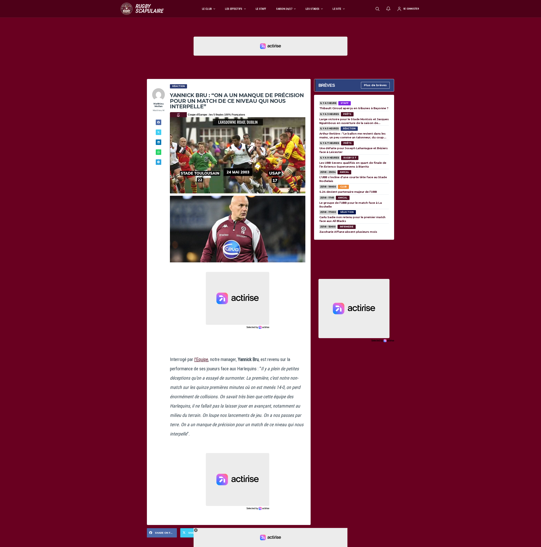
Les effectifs (233, 8)
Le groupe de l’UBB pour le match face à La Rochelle (350, 204)
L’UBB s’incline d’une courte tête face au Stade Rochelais (353, 179)
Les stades (312, 8)
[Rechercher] (377, 8)
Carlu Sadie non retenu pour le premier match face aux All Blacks (352, 219)
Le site (337, 8)
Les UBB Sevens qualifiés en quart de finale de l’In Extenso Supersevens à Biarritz (352, 164)
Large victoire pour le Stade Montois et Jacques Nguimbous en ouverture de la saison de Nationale (354, 121)
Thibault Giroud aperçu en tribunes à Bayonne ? (353, 108)
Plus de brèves (375, 85)
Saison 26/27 (284, 8)
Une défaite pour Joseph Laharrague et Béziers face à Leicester (353, 150)
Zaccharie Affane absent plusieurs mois (348, 231)
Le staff (261, 8)
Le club (207, 8)
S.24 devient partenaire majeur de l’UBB (348, 191)
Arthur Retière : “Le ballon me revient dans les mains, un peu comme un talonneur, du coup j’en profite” (352, 135)
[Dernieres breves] (388, 8)
